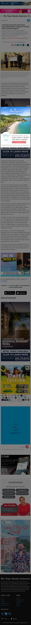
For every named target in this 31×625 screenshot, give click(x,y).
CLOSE (28, 106)
